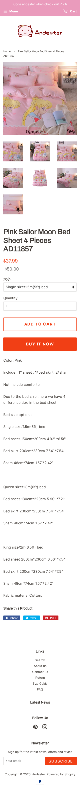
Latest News (40, 702)
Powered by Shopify (61, 774)
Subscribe (61, 761)
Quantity (10, 298)
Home (7, 51)
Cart (73, 11)
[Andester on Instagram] (44, 727)
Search (40, 660)
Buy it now (40, 344)
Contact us (40, 672)
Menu (13, 11)
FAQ (40, 689)
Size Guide (40, 683)
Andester (38, 774)
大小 (6, 279)
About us (40, 666)
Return (40, 677)
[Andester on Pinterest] (35, 727)
